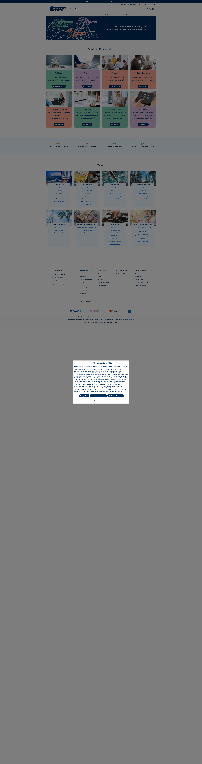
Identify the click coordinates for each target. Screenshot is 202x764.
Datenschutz (105, 400)
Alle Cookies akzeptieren (115, 395)
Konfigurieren (84, 395)
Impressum (97, 400)
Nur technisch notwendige (98, 395)
